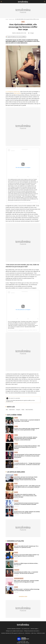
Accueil (7, 19)
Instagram (18, 409)
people (23, 409)
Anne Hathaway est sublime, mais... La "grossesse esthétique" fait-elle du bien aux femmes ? (26, 572)
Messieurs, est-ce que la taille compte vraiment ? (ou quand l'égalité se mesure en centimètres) (26, 555)
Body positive (12, 409)
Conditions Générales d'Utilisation (14, 628)
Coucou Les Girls (22, 202)
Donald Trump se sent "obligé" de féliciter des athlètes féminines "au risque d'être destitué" (27, 512)
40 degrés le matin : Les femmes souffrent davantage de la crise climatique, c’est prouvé (26, 590)
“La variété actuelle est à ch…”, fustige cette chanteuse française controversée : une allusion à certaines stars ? (27, 465)
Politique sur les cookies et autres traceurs (14, 630)
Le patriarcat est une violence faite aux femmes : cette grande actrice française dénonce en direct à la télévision (27, 447)
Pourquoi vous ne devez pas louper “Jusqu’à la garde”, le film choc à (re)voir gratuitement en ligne (27, 429)
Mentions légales (34, 628)
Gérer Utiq (34, 633)
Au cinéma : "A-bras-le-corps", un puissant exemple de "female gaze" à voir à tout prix (27, 420)
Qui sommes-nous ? (26, 628)
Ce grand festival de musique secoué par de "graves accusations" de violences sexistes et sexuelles (26, 503)
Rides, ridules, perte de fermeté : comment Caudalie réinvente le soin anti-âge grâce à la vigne (26, 581)
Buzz (7, 409)
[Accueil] (23, 1)
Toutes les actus (11, 19)
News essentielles (29, 409)
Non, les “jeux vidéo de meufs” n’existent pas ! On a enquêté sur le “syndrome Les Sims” (26, 546)
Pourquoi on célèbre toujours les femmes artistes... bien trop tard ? (26, 564)
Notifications (27, 633)
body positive (17, 93)
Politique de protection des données (31, 630)
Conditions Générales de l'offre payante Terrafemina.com (12, 633)
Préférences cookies (41, 633)
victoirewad (21, 330)
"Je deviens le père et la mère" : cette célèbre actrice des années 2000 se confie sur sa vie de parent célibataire (27, 486)
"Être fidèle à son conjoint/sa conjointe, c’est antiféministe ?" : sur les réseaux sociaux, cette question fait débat (25, 496)
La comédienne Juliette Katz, (13, 91)
